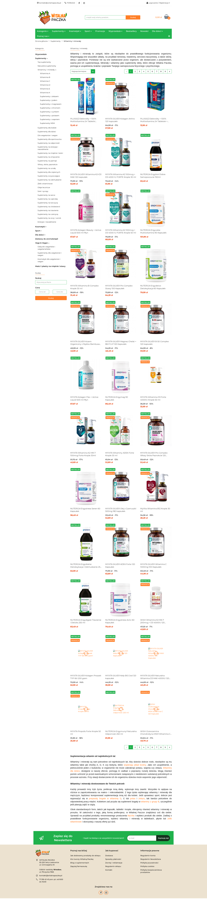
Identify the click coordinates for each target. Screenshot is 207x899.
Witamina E (45, 89)
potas (132, 798)
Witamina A (45, 73)
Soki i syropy (43, 191)
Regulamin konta (147, 855)
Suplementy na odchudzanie (49, 180)
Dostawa (109, 855)
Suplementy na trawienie (48, 210)
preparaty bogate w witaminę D (105, 798)
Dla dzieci (39, 235)
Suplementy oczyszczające (49, 176)
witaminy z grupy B (150, 801)
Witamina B (45, 77)
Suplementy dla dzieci (47, 132)
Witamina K (45, 93)
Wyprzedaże (41, 54)
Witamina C (45, 81)
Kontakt (108, 870)
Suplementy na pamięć (47, 161)
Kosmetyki (40, 226)
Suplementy (41, 58)
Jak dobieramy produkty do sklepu (85, 855)
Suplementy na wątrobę (48, 199)
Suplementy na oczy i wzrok (49, 218)
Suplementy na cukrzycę (48, 214)
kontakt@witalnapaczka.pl (50, 875)
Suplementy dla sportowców (50, 139)
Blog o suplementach (79, 863)
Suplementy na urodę (47, 168)
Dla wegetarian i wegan (48, 135)
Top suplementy (44, 62)
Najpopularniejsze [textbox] (79, 71)
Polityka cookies (147, 866)
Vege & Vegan (41, 243)
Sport (38, 231)
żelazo (141, 798)
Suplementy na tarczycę (48, 203)
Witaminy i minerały (46, 70)
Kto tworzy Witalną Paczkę (81, 859)
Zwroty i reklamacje (113, 863)
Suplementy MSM (47, 123)
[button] (78, 851)
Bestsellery (131, 31)
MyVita (131, 815)
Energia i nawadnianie (47, 222)
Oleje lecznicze (44, 187)
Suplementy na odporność (49, 143)
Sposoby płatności (113, 859)
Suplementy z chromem (50, 108)
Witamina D (45, 85)
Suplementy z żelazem (49, 96)
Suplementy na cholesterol (49, 207)
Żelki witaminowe (45, 184)
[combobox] (82, 71)
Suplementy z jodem (48, 100)
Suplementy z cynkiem (49, 112)
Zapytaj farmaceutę (78, 866)
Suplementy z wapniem (50, 119)
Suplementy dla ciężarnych (49, 172)
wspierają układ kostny (135, 765)
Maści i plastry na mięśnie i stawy (50, 266)
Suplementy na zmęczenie (49, 157)
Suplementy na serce (46, 195)
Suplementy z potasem (49, 115)
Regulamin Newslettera (150, 859)
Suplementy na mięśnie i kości (50, 153)
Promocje (100, 31)
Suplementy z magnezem (50, 104)
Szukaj (51, 298)
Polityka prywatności (149, 863)
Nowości (144, 31)
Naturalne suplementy (47, 66)
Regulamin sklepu (113, 866)
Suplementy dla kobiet (47, 128)
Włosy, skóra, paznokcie (47, 164)
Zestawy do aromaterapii (46, 239)
